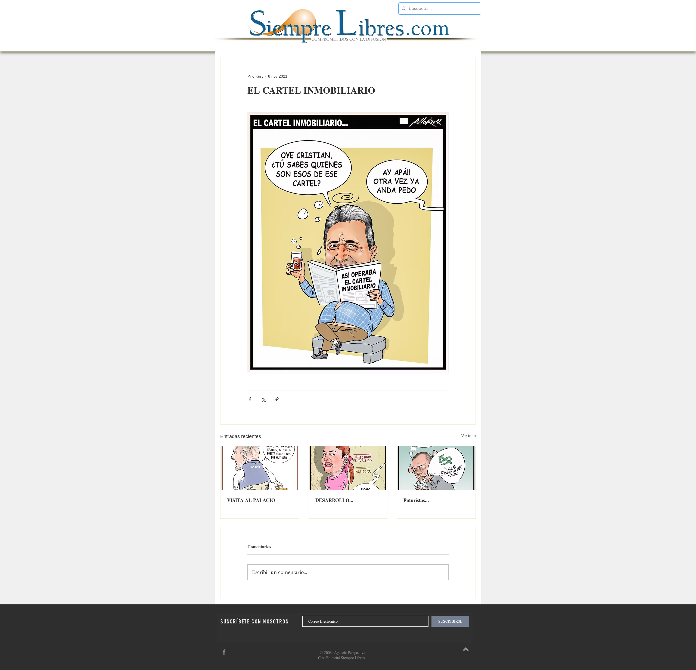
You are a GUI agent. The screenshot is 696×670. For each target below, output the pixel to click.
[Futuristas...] (436, 468)
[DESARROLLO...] (348, 468)
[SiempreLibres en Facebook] (224, 652)
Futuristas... (416, 500)
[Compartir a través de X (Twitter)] (263, 399)
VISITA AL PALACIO (251, 500)
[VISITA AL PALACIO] (259, 468)
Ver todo (468, 435)
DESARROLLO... (334, 500)
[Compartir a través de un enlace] (276, 399)
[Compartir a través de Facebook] (250, 399)
